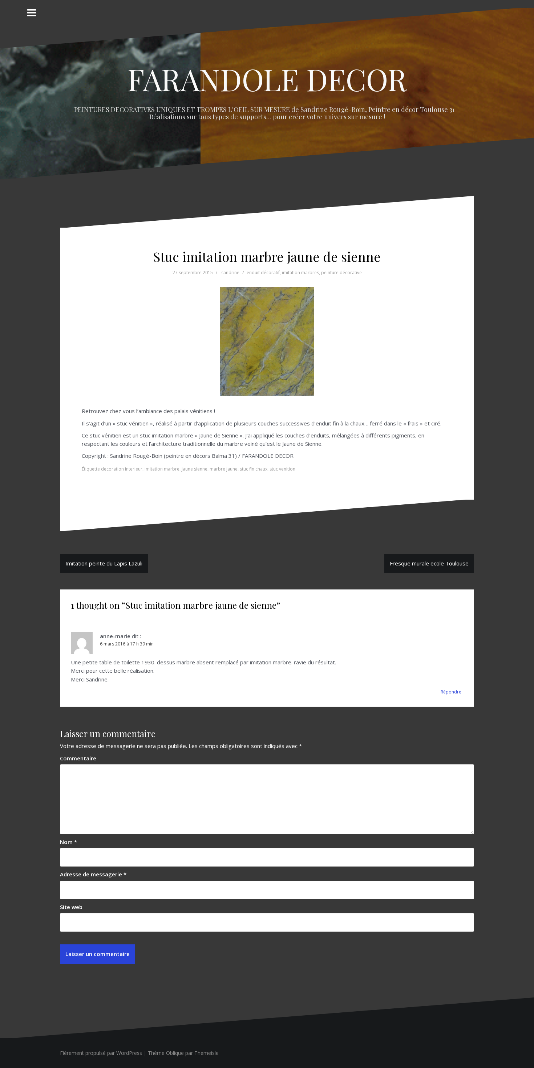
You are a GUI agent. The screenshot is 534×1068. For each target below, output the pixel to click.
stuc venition (282, 469)
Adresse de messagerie (93, 874)
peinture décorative (341, 272)
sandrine (230, 272)
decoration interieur (121, 469)
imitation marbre (162, 469)
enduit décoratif (263, 272)
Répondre (451, 692)
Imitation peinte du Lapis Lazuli (103, 563)
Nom (68, 841)
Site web (71, 907)
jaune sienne (194, 469)
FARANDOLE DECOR (267, 79)
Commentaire (78, 758)
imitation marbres (300, 272)
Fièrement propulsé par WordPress (101, 1052)
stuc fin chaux (253, 469)
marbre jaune (224, 469)
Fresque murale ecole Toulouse (429, 563)
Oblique (175, 1052)
